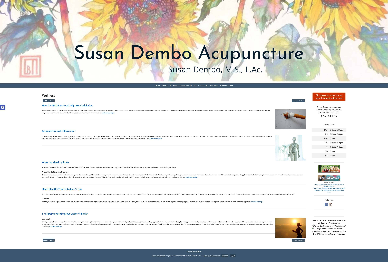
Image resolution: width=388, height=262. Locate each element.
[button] (2, 107)
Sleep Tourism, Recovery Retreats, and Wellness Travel (329, 188)
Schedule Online (226, 85)
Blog (195, 85)
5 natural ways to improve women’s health (65, 213)
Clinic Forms (214, 85)
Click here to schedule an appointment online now (329, 97)
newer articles (298, 101)
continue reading (108, 113)
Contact (201, 85)
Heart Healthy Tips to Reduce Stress (62, 189)
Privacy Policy (216, 256)
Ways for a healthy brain (55, 162)
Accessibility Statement (194, 251)
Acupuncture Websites (159, 256)
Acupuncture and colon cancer (59, 130)
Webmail (225, 256)
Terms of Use (207, 256)
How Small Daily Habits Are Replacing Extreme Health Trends (329, 191)
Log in (233, 256)
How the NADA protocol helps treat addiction (67, 105)
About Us (165, 85)
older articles (48, 101)
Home (157, 85)
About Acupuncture (181, 85)
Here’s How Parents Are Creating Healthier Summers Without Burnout (329, 185)
